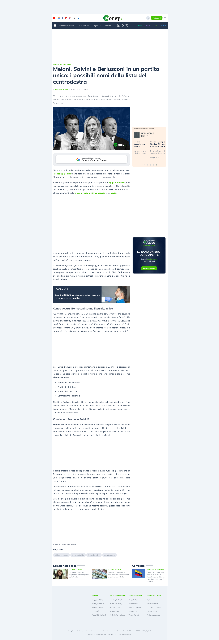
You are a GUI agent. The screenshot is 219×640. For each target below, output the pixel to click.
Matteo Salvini (79, 555)
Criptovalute (114, 611)
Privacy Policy (152, 611)
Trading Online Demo (118, 600)
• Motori (139, 26)
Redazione (151, 600)
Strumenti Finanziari (118, 595)
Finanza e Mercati (135, 595)
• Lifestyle (162, 26)
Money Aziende (97, 607)
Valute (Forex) (134, 615)
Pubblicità (95, 611)
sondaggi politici (62, 173)
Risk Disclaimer (152, 604)
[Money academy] (122, 25)
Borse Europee (134, 604)
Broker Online (115, 607)
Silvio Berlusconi (62, 555)
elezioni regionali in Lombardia (90, 193)
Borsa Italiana (134, 600)
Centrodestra (110, 555)
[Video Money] (130, 25)
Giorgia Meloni (94, 555)
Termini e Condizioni (154, 607)
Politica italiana (66, 64)
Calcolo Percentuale (117, 615)
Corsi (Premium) (116, 604)
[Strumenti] (126, 25)
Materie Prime (134, 611)
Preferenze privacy (153, 615)
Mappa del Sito (97, 600)
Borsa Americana (135, 607)
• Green (154, 26)
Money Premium (98, 604)
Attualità (56, 64)
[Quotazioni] (118, 25)
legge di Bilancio (117, 182)
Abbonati (157, 18)
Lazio (113, 193)
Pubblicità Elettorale (99, 615)
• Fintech (146, 26)
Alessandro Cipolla (61, 89)
